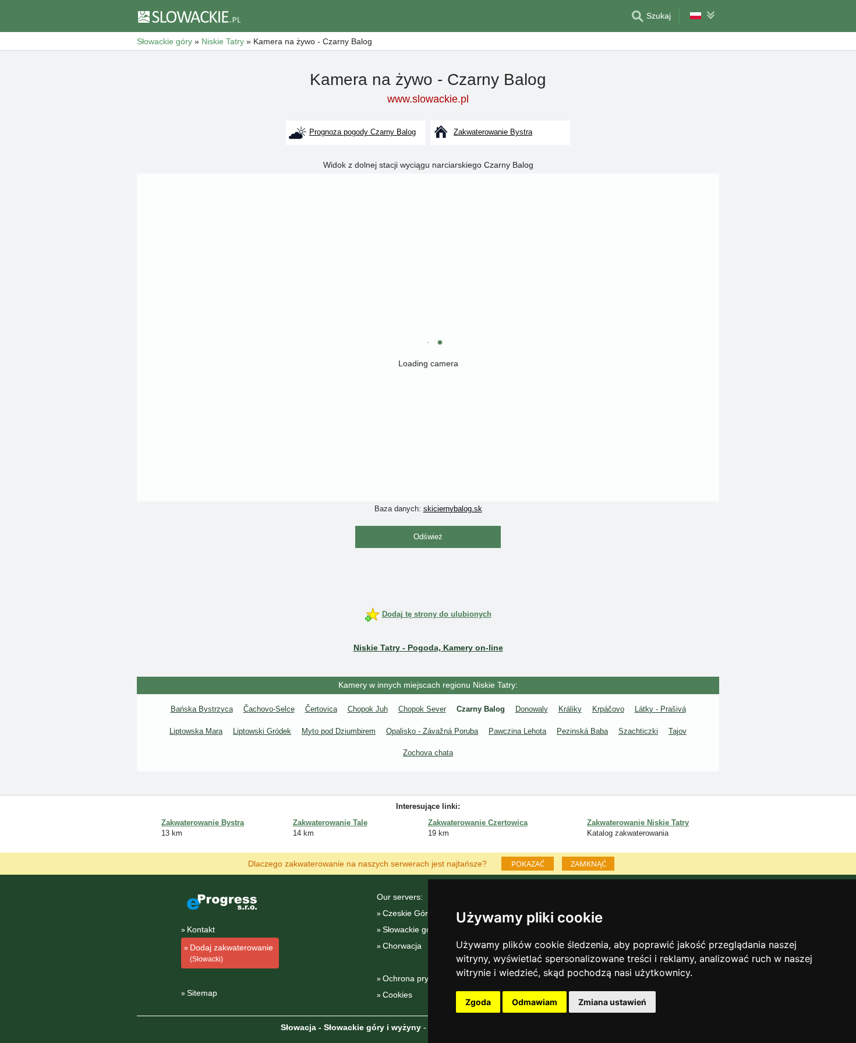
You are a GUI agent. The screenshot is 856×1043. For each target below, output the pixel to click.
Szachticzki (638, 731)
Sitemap (202, 993)
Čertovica (321, 709)
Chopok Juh (368, 709)
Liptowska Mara (195, 731)
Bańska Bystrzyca (202, 709)
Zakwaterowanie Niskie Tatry (638, 822)
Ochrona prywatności (422, 978)
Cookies (397, 994)
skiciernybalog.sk (452, 508)
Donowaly (531, 709)
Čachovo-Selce (269, 709)
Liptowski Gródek (262, 731)
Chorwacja (402, 945)
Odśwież (428, 536)
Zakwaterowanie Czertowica (478, 822)
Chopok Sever (422, 709)
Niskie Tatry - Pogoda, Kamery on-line (428, 647)
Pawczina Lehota (517, 731)
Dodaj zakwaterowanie (231, 953)
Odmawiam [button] (534, 1002)
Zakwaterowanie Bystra (202, 822)
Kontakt (201, 929)
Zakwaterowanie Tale (330, 822)
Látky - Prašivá (660, 709)
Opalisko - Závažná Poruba (432, 731)
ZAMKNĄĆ (588, 863)
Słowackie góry (410, 929)
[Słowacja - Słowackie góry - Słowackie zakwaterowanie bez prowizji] (188, 16)
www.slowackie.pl (428, 99)
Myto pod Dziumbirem (339, 731)
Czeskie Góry (407, 913)
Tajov (677, 731)
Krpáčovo (608, 709)
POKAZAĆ (527, 863)
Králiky (570, 709)
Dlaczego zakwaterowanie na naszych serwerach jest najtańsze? (367, 863)
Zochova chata (428, 752)
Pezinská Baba (582, 731)
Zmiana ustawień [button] (612, 1002)
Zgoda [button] (478, 1002)
